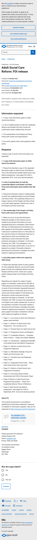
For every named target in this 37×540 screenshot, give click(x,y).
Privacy (31, 514)
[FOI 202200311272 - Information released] (6, 418)
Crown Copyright (7, 514)
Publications (11, 59)
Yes (7, 470)
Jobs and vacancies (21, 514)
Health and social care (12, 85)
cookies (9, 3)
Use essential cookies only (18, 34)
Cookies (29, 510)
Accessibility (5, 510)
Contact (21, 510)
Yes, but (8, 480)
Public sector (23, 85)
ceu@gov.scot (11, 438)
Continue (6, 486)
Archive (14, 510)
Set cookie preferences (18, 39)
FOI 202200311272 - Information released (18, 416)
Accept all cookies (18, 27)
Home (3, 59)
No (6, 475)
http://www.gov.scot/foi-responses (23, 409)
